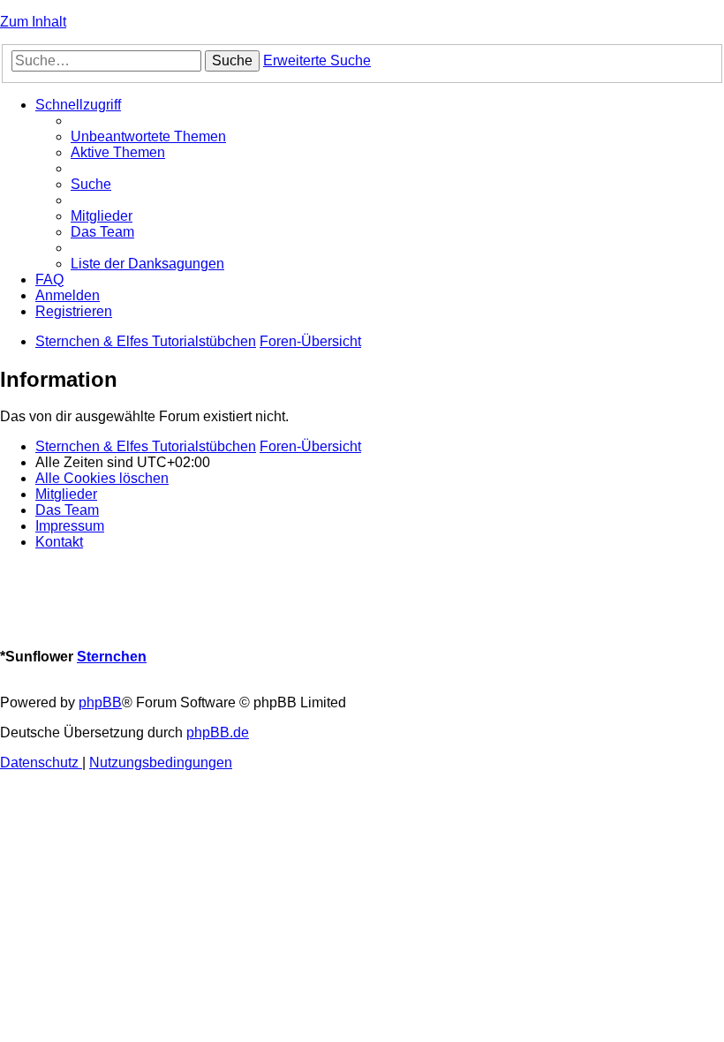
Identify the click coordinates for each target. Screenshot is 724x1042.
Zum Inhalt (33, 21)
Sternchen (112, 656)
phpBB (100, 702)
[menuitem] (148, 136)
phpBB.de (217, 732)
